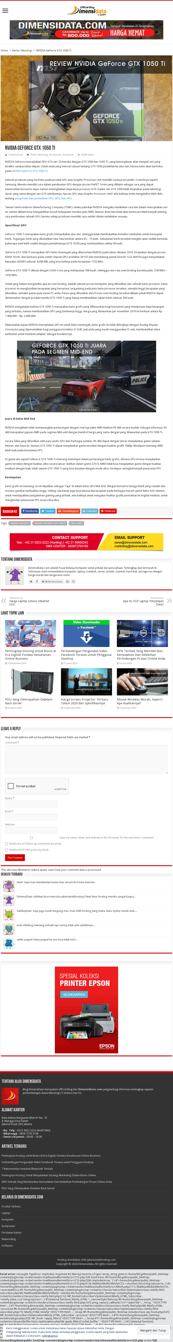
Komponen (55, 154)
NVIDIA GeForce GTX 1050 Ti (50, 523)
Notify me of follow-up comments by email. (35, 843)
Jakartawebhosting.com (101, 1259)
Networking (9, 1239)
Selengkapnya (50, 1335)
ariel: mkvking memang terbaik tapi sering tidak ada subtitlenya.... (56, 925)
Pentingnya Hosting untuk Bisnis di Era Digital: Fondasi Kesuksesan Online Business (30, 654)
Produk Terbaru (11, 1206)
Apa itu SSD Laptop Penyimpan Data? (143, 601)
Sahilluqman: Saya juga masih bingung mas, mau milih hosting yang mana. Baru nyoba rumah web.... (77, 910)
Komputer (68, 154)
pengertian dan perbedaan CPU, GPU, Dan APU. (43, 198)
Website (10, 824)
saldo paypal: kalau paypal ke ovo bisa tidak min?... (47, 939)
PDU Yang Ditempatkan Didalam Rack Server (28, 1188)
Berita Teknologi (22, 50)
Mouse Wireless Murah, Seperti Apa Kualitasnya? (139, 701)
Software (7, 1245)
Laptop (6, 1213)
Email (9, 811)
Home (4, 50)
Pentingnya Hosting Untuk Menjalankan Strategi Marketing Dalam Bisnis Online (49, 1175)
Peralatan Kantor (12, 1232)
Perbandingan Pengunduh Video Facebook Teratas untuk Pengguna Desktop (86, 654)
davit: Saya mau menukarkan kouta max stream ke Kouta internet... (56, 882)
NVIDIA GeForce (20, 523)
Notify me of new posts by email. (29, 849)
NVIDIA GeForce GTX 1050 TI (29, 171)
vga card (76, 523)
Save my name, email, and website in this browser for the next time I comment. (106, 837)
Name (9, 798)
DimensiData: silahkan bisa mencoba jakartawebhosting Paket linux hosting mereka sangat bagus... (76, 896)
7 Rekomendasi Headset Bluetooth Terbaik (27, 1168)
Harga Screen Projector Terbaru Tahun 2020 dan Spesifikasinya (84, 701)
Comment (12, 742)
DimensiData (16, 154)
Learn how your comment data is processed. (74, 869)
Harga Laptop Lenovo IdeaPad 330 (29, 601)
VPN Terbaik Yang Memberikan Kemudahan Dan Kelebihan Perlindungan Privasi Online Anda (141, 654)
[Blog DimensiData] (86, 10)
